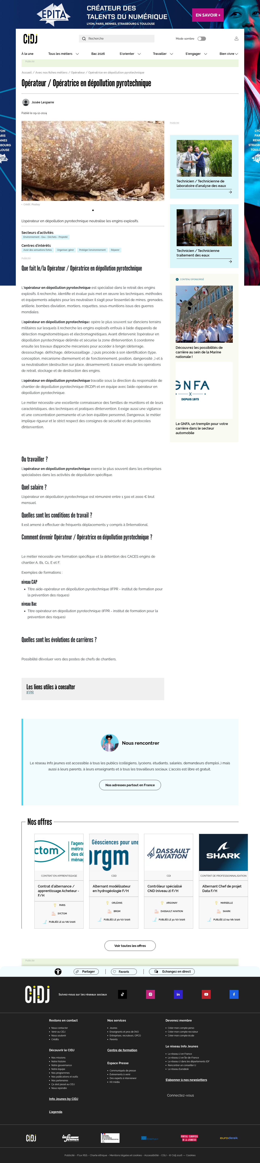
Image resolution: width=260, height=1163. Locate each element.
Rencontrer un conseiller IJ (182, 1065)
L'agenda (55, 1112)
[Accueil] (39, 38)
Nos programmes (60, 1073)
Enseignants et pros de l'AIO (124, 1031)
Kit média (115, 1082)
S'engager (193, 54)
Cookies (190, 1155)
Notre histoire (58, 1061)
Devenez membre (179, 1020)
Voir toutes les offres (130, 946)
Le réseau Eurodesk (178, 1069)
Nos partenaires (59, 1080)
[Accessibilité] (58, 971)
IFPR (30, 692)
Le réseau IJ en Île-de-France (183, 1057)
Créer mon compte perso (181, 1028)
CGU (164, 1155)
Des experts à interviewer (123, 1078)
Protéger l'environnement (92, 250)
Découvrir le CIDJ (61, 1050)
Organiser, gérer (65, 250)
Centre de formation (122, 1050)
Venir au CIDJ (58, 1031)
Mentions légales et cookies (126, 1155)
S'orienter (127, 54)
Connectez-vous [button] (180, 1095)
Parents (114, 1039)
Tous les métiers (60, 54)
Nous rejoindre (59, 1088)
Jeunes (113, 1028)
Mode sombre (185, 38)
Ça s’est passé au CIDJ (63, 1084)
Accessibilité (151, 1155)
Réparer (115, 250)
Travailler (160, 54)
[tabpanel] (93, 163)
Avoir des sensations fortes (37, 250)
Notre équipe (58, 1069)
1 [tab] (93, 210)
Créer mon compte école (181, 1035)
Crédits (55, 1039)
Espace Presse (118, 1063)
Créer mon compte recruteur (183, 1031)
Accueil (27, 72)
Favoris (124, 972)
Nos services (116, 1020)
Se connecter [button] (236, 39)
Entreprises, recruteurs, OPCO (125, 1035)
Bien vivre (227, 54)
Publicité (70, 1155)
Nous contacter (59, 1028)
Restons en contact (63, 1020)
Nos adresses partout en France (130, 785)
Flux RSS (82, 1155)
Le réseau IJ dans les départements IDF (189, 1061)
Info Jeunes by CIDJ (63, 1099)
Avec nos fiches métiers (51, 72)
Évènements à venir (120, 1074)
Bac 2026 (98, 54)
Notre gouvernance (61, 1065)
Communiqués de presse (123, 1070)
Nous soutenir (58, 1035)
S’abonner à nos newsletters (186, 1080)
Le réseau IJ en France (180, 1054)
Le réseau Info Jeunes (182, 1046)
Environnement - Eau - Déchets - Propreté (45, 237)
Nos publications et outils (64, 1076)
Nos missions (58, 1057)
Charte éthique (98, 1155)
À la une (27, 54)
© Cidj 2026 (175, 1155)
